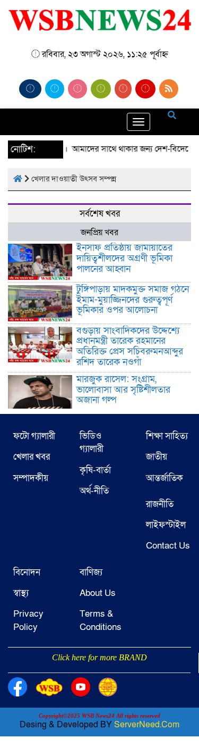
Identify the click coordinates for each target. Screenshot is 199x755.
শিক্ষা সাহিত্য (167, 436)
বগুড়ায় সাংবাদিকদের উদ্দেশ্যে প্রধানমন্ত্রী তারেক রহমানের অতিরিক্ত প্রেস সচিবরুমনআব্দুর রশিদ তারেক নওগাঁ (129, 346)
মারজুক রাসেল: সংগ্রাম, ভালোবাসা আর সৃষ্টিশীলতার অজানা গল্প (123, 389)
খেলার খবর (31, 457)
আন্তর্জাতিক (164, 478)
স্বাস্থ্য (21, 593)
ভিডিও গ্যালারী (91, 442)
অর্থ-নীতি (94, 491)
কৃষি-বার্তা (95, 470)
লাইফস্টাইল (166, 525)
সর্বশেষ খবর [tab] (100, 214)
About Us (98, 593)
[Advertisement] (99, 671)
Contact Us (168, 546)
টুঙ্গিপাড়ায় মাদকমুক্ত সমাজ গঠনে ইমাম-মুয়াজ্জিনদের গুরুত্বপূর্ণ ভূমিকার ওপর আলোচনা (132, 300)
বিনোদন (26, 572)
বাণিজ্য (91, 572)
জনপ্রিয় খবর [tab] (99, 232)
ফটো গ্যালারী (34, 436)
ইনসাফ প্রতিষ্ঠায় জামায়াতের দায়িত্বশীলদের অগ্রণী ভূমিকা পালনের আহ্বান (124, 258)
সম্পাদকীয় (30, 478)
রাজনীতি (160, 504)
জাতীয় (156, 457)
